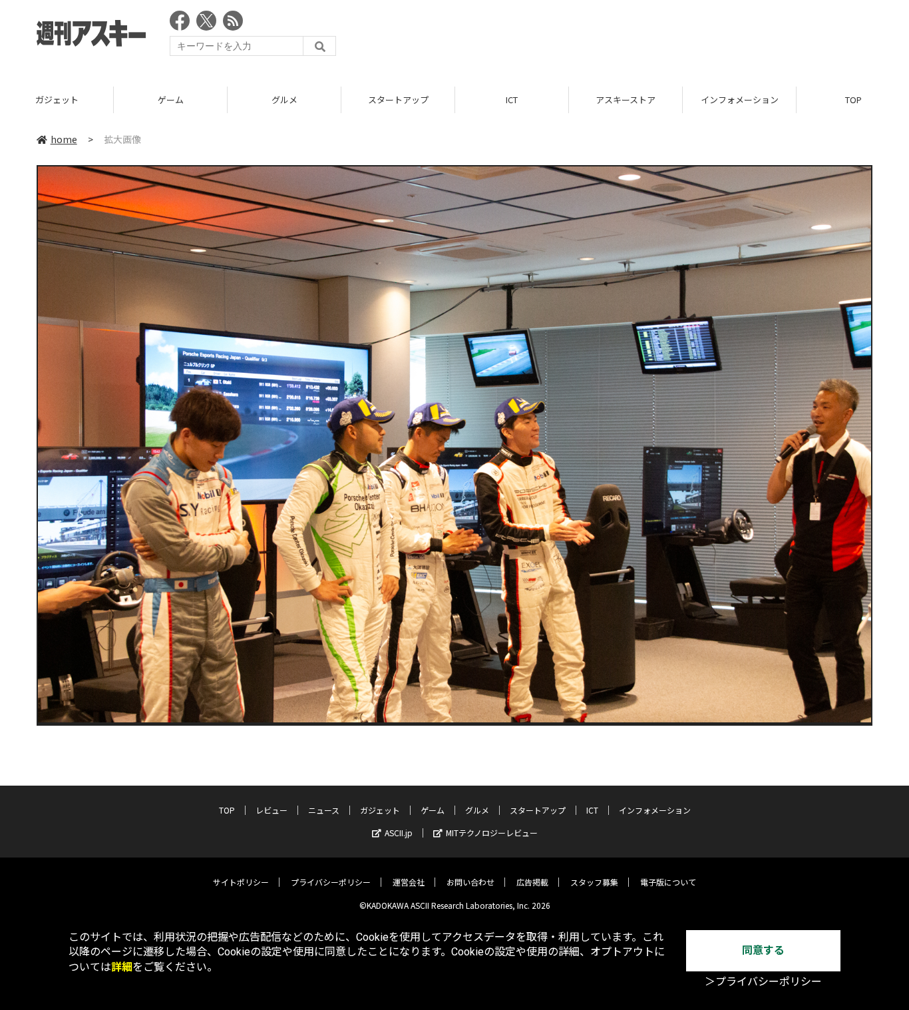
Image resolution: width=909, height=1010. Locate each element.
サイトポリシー (241, 881)
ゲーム (171, 99)
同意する (763, 950)
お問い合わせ (470, 881)
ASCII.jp (399, 832)
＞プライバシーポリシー (763, 981)
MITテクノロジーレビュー (492, 832)
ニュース (323, 810)
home (64, 139)
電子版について (668, 881)
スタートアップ (398, 99)
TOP (227, 810)
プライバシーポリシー (331, 881)
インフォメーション (740, 99)
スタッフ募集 (594, 881)
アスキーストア (625, 99)
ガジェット (57, 99)
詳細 (121, 967)
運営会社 (409, 881)
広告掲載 (532, 881)
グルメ (284, 99)
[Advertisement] (630, 37)
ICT (512, 99)
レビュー (271, 810)
